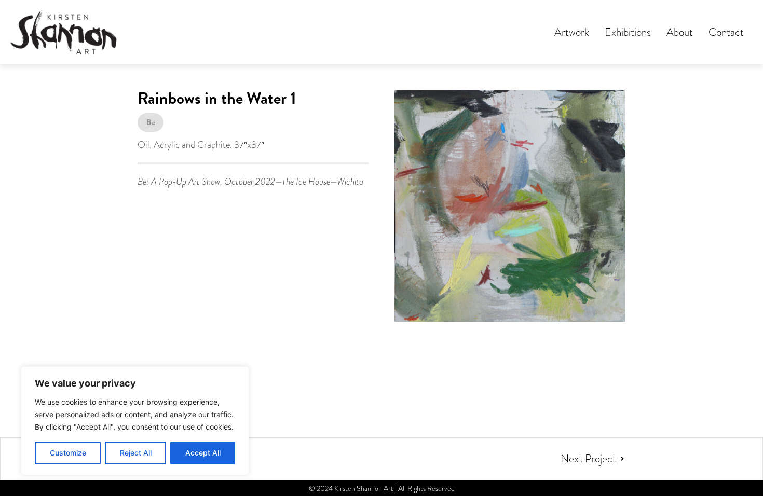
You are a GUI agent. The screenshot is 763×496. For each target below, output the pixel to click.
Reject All (136, 452)
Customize (68, 452)
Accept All (203, 452)
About (679, 32)
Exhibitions (628, 32)
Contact (726, 32)
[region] (135, 420)
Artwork (571, 32)
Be (150, 122)
